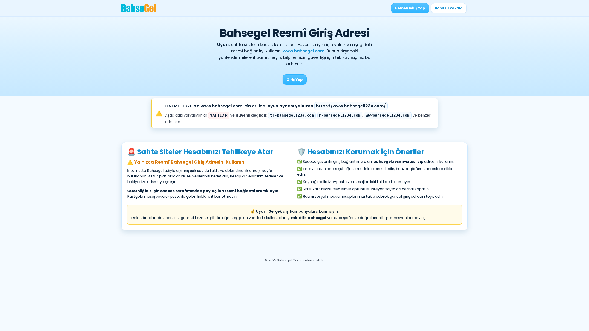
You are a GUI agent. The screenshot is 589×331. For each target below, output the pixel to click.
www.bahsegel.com (304, 51)
